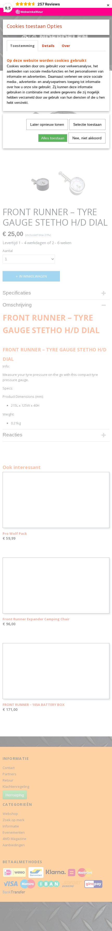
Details (48, 45)
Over (66, 45)
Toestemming (22, 45)
